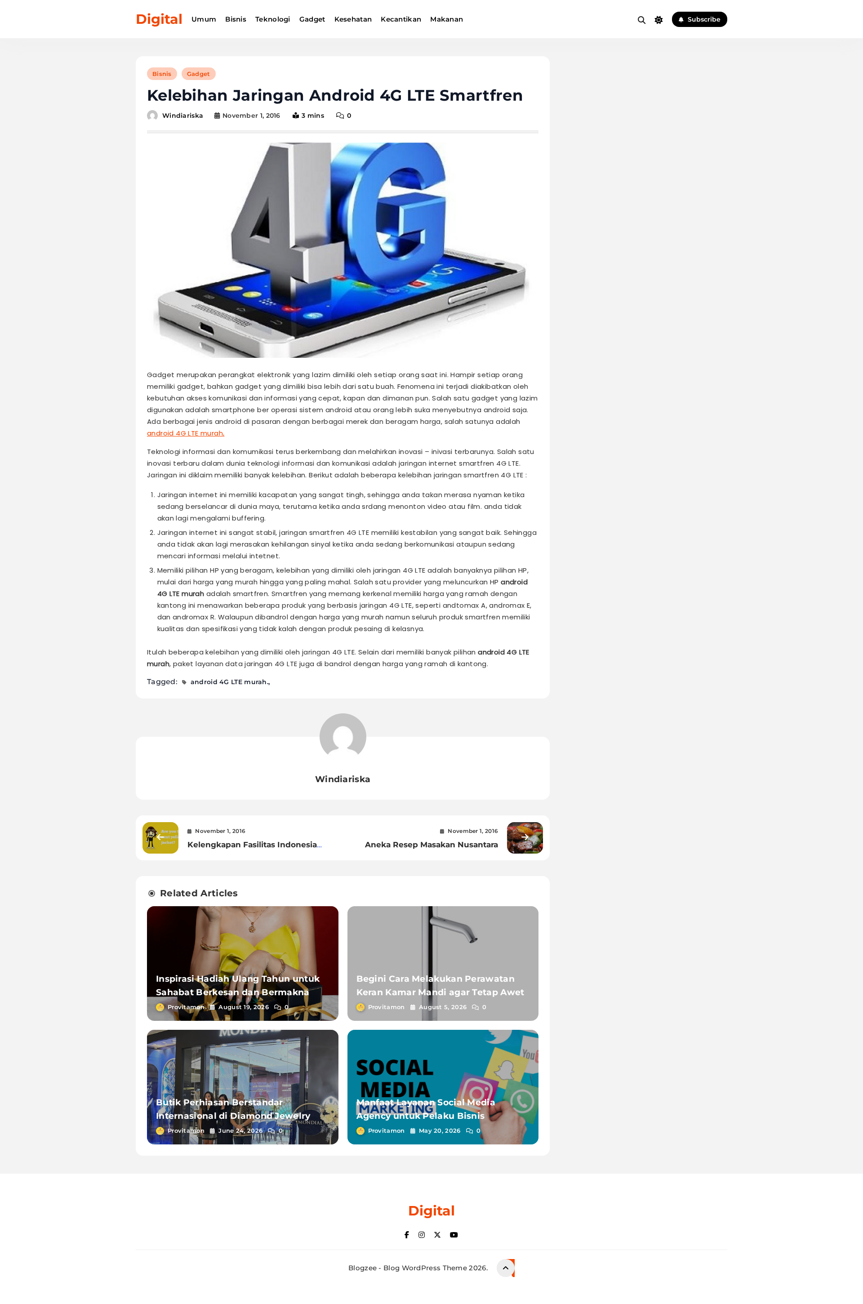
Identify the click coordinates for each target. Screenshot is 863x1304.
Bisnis (235, 19)
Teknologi (272, 19)
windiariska (182, 115)
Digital (159, 19)
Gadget (312, 19)
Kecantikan (401, 19)
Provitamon (186, 1006)
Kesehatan (353, 19)
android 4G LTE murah (185, 433)
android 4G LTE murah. (229, 682)
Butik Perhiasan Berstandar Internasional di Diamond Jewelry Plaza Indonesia (233, 1116)
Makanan (446, 19)
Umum (203, 19)
